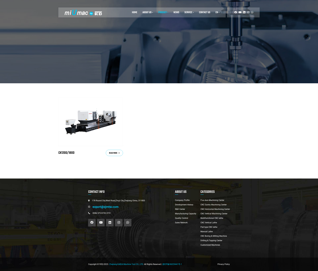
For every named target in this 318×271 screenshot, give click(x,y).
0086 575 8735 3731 (102, 213)
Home (134, 12)
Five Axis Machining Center (212, 200)
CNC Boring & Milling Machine (213, 236)
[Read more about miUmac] (235, 12)
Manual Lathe (206, 231)
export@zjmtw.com (106, 207)
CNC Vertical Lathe (208, 222)
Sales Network (181, 222)
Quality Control (181, 218)
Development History (184, 204)
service (188, 12)
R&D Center (180, 209)
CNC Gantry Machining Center (213, 204)
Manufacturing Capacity (185, 213)
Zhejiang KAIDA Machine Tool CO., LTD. (126, 264)
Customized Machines (210, 245)
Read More (113, 153)
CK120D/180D (66, 153)
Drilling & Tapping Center (211, 240)
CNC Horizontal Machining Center (215, 209)
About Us (147, 12)
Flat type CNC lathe (208, 227)
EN (217, 12)
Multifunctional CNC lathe (211, 218)
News (176, 12)
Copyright (92, 264)
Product (162, 12)
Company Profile (182, 200)
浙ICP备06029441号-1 (172, 264)
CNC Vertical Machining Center (213, 213)
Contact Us (204, 12)
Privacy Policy (224, 264)
